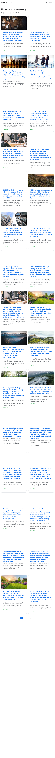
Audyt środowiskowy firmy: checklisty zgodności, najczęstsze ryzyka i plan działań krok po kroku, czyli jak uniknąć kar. (13, 115)
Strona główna (50, 2)
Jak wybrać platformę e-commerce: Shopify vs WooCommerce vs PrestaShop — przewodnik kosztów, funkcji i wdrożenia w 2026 (13, 595)
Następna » (31, 618)
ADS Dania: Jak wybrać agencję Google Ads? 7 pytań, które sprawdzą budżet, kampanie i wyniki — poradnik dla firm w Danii (41, 194)
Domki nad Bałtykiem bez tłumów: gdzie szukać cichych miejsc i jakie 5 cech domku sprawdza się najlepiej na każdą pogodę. (14, 75)
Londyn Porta (6, 2)
